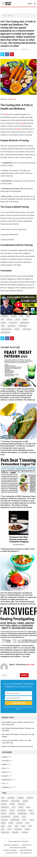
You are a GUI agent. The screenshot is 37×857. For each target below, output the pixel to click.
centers (13, 316)
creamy (12, 804)
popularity (11, 326)
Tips (3, 783)
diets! (28, 316)
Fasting (10, 15)
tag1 (27, 823)
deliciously (4, 807)
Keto (3, 768)
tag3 (9, 826)
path (2, 326)
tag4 (16, 826)
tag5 (23, 826)
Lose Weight (13, 322)
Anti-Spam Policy (26, 853)
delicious (21, 804)
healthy (12, 813)
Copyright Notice (11, 853)
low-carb (4, 820)
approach (4, 316)
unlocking (18, 829)
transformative (6, 329)
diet (21, 316)
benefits (29, 798)
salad (11, 823)
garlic (12, 810)
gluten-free (21, 810)
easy (28, 807)
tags (30, 826)
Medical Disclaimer (10, 850)
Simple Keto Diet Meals (21, 841)
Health (3, 322)
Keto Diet (3, 49)
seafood (19, 823)
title (9, 829)
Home (4, 15)
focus (17, 319)
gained (25, 319)
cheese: (25, 801)
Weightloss (26, 329)
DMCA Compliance (26, 850)
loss (23, 816)
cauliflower (15, 801)
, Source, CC (12, 99)
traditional (22, 326)
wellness (15, 832)
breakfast (4, 801)
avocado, (20, 798)
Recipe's (5, 776)
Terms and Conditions (11, 845)
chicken (3, 804)
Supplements (6, 780)
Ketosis (5, 772)
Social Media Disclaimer (17, 847)
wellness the (5, 332)
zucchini (24, 832)
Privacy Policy (27, 845)
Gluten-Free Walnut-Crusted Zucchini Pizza (17, 746)
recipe (3, 823)
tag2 (2, 826)
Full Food (5, 761)
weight (17, 329)
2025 (2, 798)
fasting (6, 114)
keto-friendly (5, 816)
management (25, 322)
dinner (21, 807)
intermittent (22, 813)
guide (30, 810)
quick (31, 820)
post (24, 820)
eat (2, 319)
